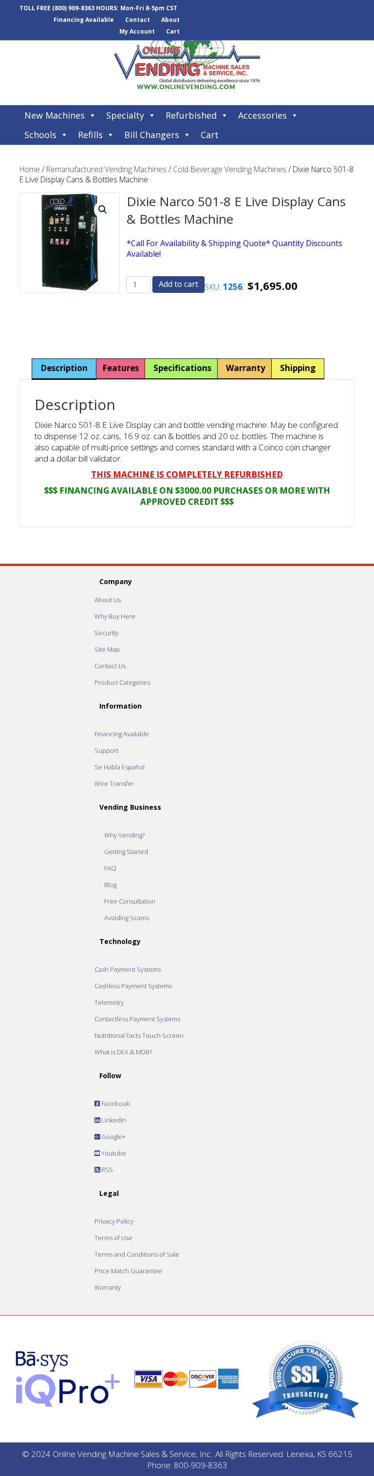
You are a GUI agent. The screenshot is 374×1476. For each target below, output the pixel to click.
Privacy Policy (113, 1221)
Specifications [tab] (182, 367)
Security (106, 632)
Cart (173, 31)
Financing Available (84, 20)
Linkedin (113, 1120)
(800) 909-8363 (73, 8)
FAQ (110, 868)
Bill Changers (151, 135)
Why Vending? (124, 835)
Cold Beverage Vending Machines (229, 169)
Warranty (107, 1287)
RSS (106, 1169)
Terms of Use (113, 1237)
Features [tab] (120, 367)
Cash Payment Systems (127, 969)
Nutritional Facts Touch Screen (139, 1035)
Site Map (107, 649)
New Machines (54, 115)
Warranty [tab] (245, 367)
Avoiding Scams (126, 917)
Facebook (115, 1103)
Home (29, 169)
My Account (137, 31)
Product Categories (122, 682)
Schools (40, 135)
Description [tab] (64, 367)
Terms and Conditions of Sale (136, 1254)
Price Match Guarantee (128, 1270)
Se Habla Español (119, 767)
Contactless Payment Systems (137, 1018)
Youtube (113, 1153)
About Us (107, 599)
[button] (103, 209)
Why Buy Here (114, 616)
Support (106, 750)
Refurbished (191, 115)
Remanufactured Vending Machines (106, 169)
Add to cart (178, 284)
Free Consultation (129, 901)
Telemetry (109, 1002)
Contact (137, 20)
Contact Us (110, 665)
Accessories (262, 115)
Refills (90, 135)
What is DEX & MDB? (123, 1052)
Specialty (125, 115)
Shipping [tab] (298, 367)
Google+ (113, 1136)
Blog (110, 884)
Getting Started (126, 851)
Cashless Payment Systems (133, 985)
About (170, 20)
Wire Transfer (114, 783)
